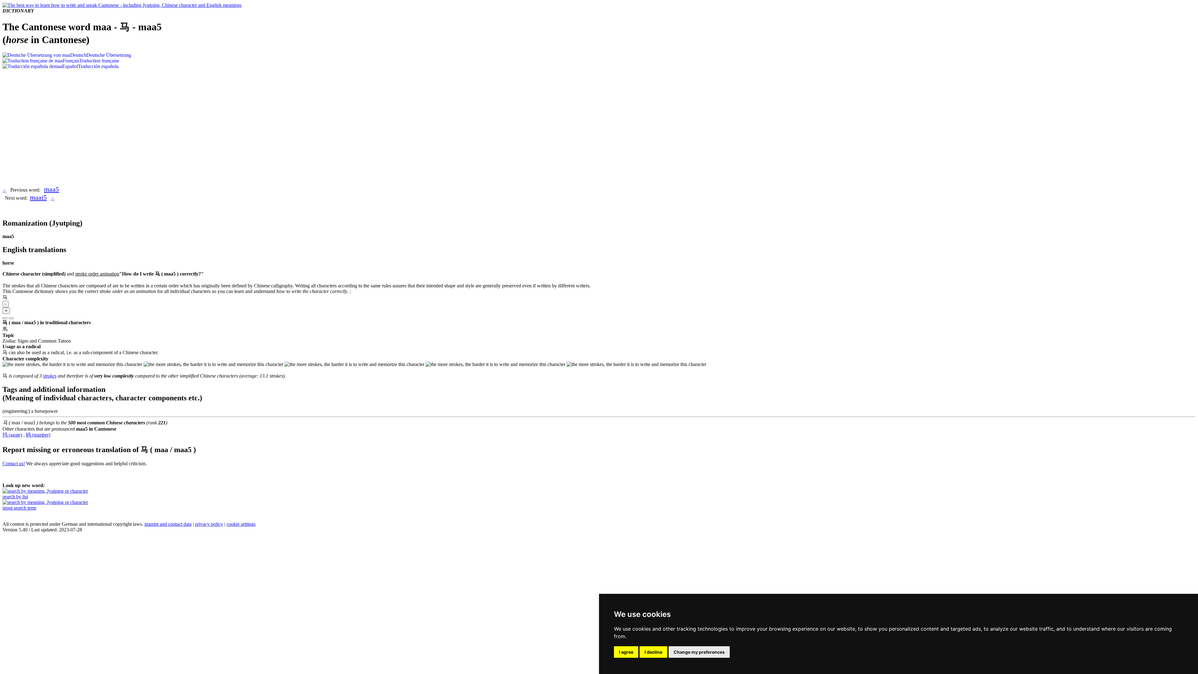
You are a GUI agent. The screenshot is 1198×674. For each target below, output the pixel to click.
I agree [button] (626, 652)
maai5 (38, 197)
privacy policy (209, 524)
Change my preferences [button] (699, 652)
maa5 (51, 189)
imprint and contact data (168, 524)
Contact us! (13, 463)
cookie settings (241, 524)
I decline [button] (653, 652)
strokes (49, 376)
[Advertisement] (599, 116)
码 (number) (38, 434)
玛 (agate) (12, 434)
